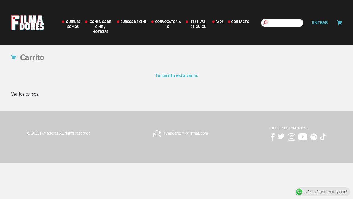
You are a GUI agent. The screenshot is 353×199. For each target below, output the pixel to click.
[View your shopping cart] (339, 22)
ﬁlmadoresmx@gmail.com (186, 133)
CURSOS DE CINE (133, 22)
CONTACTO (240, 22)
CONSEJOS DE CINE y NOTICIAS (100, 27)
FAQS (219, 22)
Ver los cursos (24, 93)
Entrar (320, 22)
